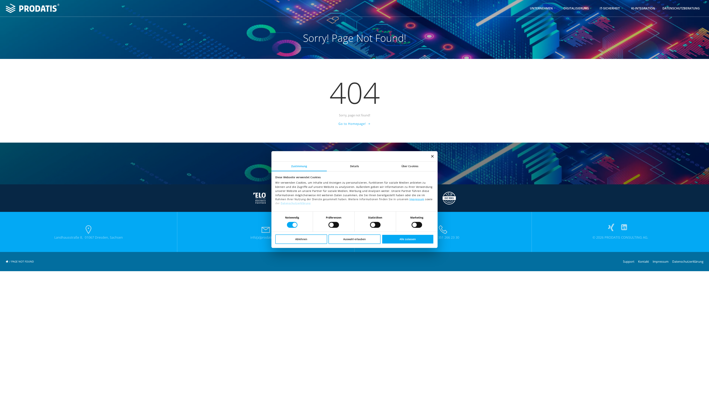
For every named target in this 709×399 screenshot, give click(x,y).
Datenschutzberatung (681, 8)
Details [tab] (354, 166)
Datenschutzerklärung (296, 203)
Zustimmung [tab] (299, 166)
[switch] (333, 224)
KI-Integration (643, 8)
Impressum (416, 199)
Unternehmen (541, 8)
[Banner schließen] (432, 156)
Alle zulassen (408, 239)
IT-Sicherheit (610, 8)
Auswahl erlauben (354, 239)
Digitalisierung (576, 8)
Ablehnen (301, 239)
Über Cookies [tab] (409, 166)
